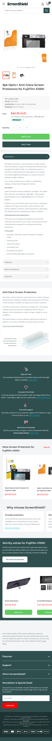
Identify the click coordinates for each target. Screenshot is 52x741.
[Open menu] (3, 4)
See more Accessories (15, 559)
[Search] (47, 10)
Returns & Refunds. (44, 397)
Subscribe (10, 705)
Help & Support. (34, 415)
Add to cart (26, 136)
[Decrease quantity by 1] (13, 127)
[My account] (42, 4)
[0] (47, 3)
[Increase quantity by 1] (26, 127)
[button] (26, 156)
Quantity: (6, 128)
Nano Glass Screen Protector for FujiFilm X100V (17, 489)
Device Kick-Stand (11, 601)
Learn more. (32, 380)
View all (47, 447)
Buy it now (26, 144)
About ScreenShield (12, 528)
